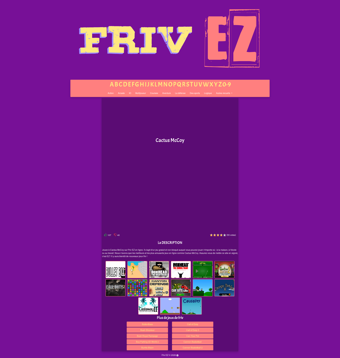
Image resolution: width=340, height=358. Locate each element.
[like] (105, 235)
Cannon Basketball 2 (193, 347)
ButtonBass (147, 324)
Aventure (166, 93)
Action (111, 93)
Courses (154, 93)
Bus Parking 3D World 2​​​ (147, 341)
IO (130, 93)
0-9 (226, 84)
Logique (208, 93)
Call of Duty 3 (192, 330)
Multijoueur (140, 93)
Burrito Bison (147, 347)
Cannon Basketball (193, 341)
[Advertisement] (81, 139)
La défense (180, 93)
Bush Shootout (147, 330)
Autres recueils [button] (223, 93)
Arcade (121, 93)
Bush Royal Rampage (147, 335)
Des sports (195, 93)
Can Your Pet (192, 335)
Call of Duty (192, 324)
